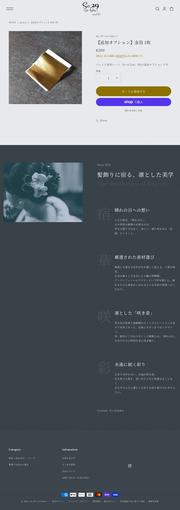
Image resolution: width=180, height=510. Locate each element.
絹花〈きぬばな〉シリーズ (22, 457)
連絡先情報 (153, 501)
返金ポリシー (58, 501)
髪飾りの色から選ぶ (19, 464)
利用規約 (96, 501)
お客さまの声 (68, 457)
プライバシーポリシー (78, 501)
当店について (68, 471)
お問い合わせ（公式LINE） (76, 477)
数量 (98, 71)
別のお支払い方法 (133, 110)
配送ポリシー (110, 501)
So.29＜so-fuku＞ (39, 501)
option (23, 22)
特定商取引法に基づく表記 (132, 501)
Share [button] (103, 120)
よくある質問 (68, 464)
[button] (9, 8)
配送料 (121, 56)
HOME (12, 22)
